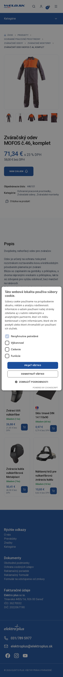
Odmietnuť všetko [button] (32, 373)
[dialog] (31, 338)
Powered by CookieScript (45, 387)
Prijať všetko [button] (32, 365)
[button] (31, 382)
